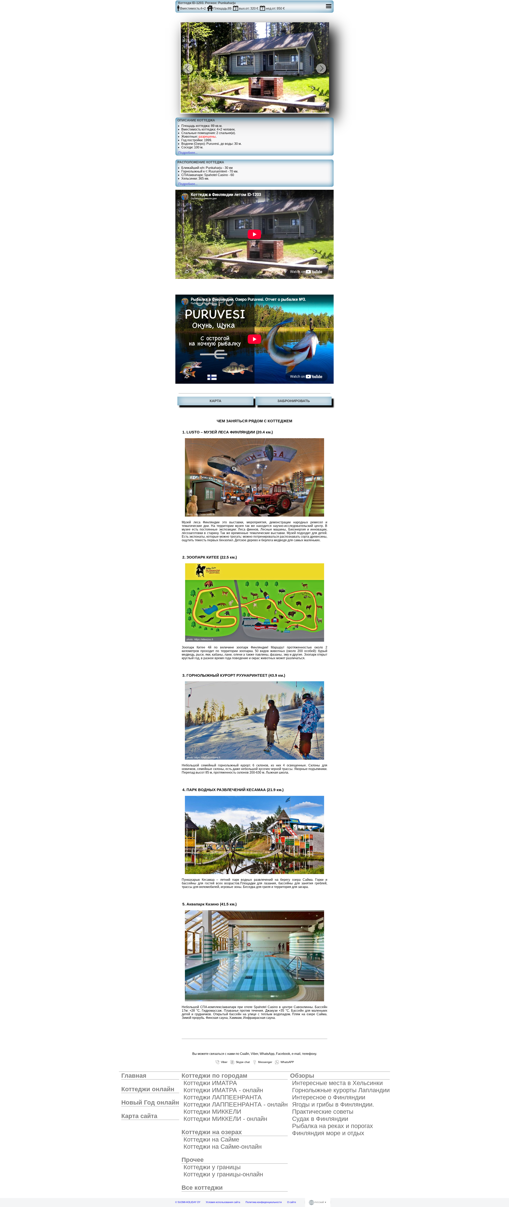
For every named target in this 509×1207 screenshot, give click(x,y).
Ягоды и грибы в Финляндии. (333, 1104)
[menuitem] (150, 1075)
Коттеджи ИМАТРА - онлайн (223, 1090)
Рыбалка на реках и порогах (332, 1125)
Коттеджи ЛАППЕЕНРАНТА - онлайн (236, 1104)
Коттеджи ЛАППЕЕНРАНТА (223, 1097)
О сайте (291, 1202)
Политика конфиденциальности (264, 1202)
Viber (223, 1061)
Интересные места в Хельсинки (337, 1082)
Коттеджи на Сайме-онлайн (223, 1146)
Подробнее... (187, 152)
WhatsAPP (286, 1061)
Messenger (264, 1061)
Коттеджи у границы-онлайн (223, 1174)
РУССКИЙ (319, 1202)
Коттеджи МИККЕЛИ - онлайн (225, 1118)
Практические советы (322, 1111)
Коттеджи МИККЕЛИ (212, 1111)
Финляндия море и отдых (328, 1133)
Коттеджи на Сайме (211, 1139)
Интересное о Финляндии (328, 1097)
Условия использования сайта (223, 1202)
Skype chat (242, 1061)
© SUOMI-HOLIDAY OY (187, 1202)
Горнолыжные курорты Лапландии (341, 1090)
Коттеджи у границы (212, 1167)
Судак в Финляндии (320, 1118)
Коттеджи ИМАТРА (210, 1082)
